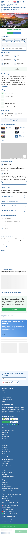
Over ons (4, 390)
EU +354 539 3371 (8, 509)
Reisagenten (5, 482)
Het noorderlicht (5, 470)
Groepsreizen (5, 445)
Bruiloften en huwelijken (7, 490)
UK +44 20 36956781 (8, 507)
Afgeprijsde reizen (6, 451)
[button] (14, 20)
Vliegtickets (4, 438)
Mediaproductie (5, 484)
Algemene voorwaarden (7, 395)
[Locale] (14, 2)
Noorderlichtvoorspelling (8, 476)
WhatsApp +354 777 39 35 (10, 513)
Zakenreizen (5, 449)
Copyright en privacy (7, 397)
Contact (4, 401)
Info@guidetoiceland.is (8, 498)
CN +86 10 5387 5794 (9, 511)
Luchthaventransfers (7, 440)
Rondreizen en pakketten (8, 430)
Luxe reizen (4, 447)
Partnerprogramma (6, 521)
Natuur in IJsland (6, 461)
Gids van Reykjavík (6, 465)
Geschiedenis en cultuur (7, 468)
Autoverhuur (5, 434)
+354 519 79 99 (7, 500)
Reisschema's (5, 474)
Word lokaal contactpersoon (8, 519)
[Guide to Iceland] (6, 2)
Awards (3, 392)
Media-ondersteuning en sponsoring (10, 488)
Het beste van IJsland (7, 472)
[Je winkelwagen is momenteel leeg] (23, 2)
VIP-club (4, 453)
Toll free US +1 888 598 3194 (10, 505)
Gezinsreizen (5, 443)
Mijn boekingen (5, 456)
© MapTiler (13, 158)
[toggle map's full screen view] (24, 156)
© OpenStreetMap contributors (20, 158)
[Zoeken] (21, 2)
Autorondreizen (5, 432)
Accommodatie (5, 436)
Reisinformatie (5, 463)
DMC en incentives (6, 486)
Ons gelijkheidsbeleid (7, 399)
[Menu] (26, 2)
